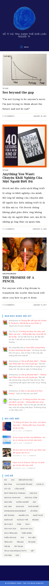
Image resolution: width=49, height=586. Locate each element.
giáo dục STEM (31, 498)
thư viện (32, 537)
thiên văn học (10, 537)
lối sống (34, 511)
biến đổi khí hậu (26, 480)
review (35, 520)
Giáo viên (8, 502)
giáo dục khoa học (12, 498)
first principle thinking (15, 493)
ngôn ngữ (8, 520)
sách (27, 524)
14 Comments (27, 431)
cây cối (7, 489)
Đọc (17, 555)
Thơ (22, 537)
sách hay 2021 (26, 529)
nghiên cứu (24, 515)
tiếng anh (8, 542)
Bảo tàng (8, 484)
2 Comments (9, 229)
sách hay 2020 (10, 529)
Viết (32, 551)
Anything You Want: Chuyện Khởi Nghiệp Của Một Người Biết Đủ (22, 177)
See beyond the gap (18, 92)
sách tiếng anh (11, 533)
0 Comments (9, 305)
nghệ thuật (38, 515)
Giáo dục (33, 493)
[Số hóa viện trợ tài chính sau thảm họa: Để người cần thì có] (7, 452)
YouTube (8, 555)
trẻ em (7, 546)
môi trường (9, 515)
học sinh (8, 506)
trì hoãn (31, 542)
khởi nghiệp (33, 506)
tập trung (18, 546)
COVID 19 (40, 484)
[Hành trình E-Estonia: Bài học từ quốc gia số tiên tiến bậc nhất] (7, 465)
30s (5, 480)
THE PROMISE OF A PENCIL (18, 279)
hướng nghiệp (22, 502)
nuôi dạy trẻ (22, 520)
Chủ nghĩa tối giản (24, 484)
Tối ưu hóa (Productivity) (15, 551)
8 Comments (9, 116)
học (34, 502)
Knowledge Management (15, 511)
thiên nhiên (26, 533)
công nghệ (19, 489)
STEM (19, 524)
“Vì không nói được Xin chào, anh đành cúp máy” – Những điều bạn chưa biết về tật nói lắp (27, 334)
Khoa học (20, 506)
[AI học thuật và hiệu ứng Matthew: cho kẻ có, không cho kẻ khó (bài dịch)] (7, 440)
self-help (8, 524)
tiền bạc (20, 542)
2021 (13, 480)
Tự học (6, 88)
